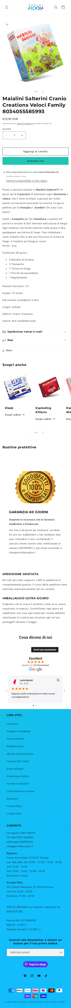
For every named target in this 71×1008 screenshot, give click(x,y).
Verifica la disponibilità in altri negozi (26, 180)
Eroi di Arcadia (20, 1002)
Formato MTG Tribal (18, 761)
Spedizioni (12, 798)
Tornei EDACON (15, 739)
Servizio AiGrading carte (20, 754)
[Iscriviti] (60, 952)
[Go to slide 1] (33, 705)
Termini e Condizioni (18, 783)
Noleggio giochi (15, 746)
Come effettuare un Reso (20, 791)
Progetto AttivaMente (19, 731)
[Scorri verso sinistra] (28, 91)
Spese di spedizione (25, 123)
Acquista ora (35, 160)
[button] (6, 7)
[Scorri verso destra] (42, 91)
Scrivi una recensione (45, 649)
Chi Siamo (12, 724)
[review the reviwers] (58, 680)
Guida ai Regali (15, 768)
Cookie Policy (14, 813)
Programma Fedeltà (18, 776)
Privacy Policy (14, 806)
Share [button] (9, 350)
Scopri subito (13, 414)
